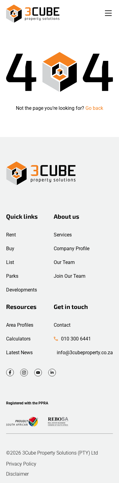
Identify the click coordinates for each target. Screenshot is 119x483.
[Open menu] (108, 13)
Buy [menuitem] (10, 248)
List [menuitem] (10, 262)
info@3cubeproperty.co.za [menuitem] (85, 352)
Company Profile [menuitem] (71, 248)
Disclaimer (17, 474)
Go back (94, 108)
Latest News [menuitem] (19, 352)
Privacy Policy (21, 464)
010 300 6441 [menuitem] (76, 339)
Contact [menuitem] (62, 325)
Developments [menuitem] (21, 290)
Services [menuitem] (63, 235)
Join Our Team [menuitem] (69, 276)
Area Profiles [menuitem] (19, 325)
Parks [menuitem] (12, 276)
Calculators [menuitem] (18, 339)
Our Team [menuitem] (64, 262)
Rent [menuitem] (11, 235)
